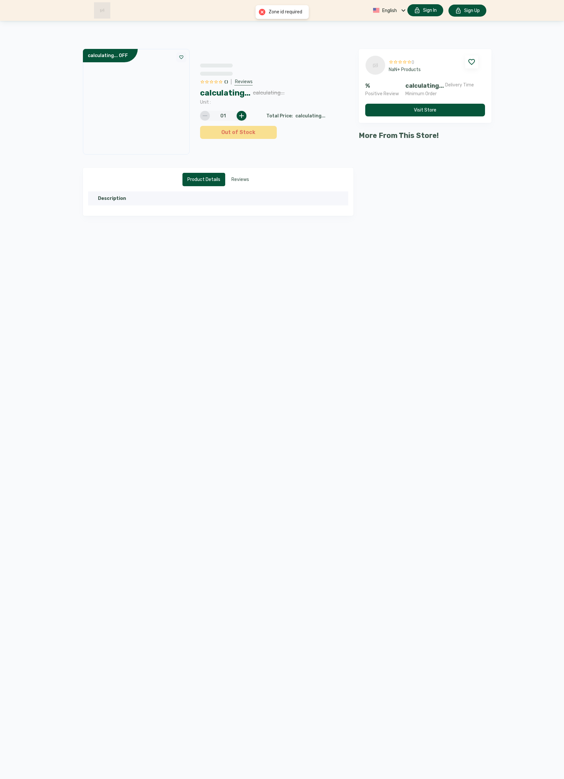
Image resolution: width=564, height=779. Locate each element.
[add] (241, 116)
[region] (276, 91)
